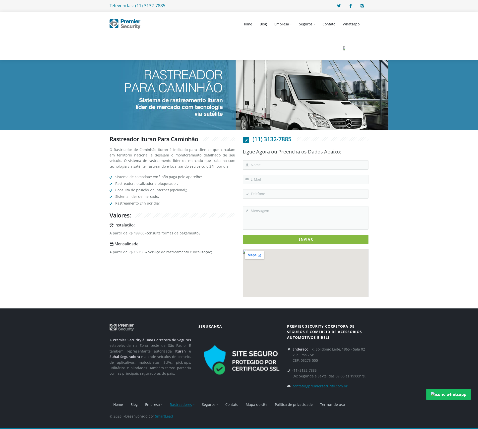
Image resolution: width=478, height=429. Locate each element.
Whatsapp (351, 24)
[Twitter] (339, 5)
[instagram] (362, 5)
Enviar (306, 239)
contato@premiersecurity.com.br (320, 386)
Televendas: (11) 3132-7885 (137, 5)
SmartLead (164, 416)
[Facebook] (350, 5)
